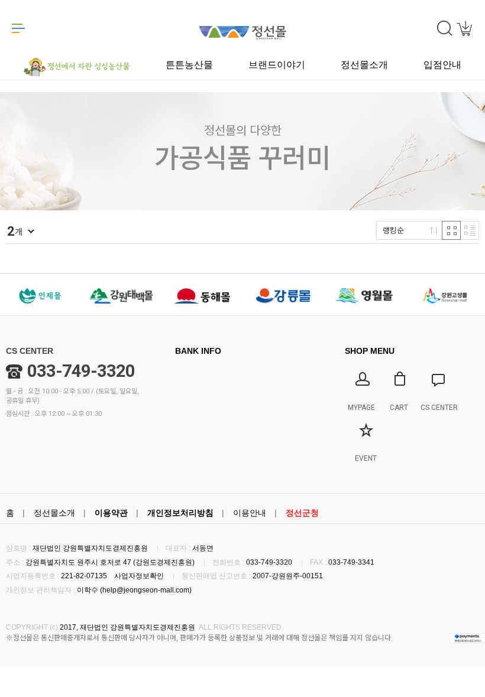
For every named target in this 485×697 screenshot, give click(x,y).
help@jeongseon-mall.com (145, 590)
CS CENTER (29, 351)
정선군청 (302, 512)
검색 (444, 28)
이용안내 (249, 512)
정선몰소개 (54, 512)
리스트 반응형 (469, 230)
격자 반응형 (451, 230)
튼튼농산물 (189, 65)
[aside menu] (18, 28)
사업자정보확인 (139, 576)
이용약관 (111, 512)
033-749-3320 (81, 371)
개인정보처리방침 (180, 512)
